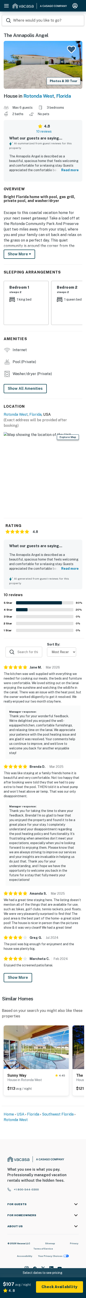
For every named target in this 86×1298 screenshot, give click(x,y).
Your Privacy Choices (50, 1256)
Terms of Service (43, 1248)
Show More (18, 977)
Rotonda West (38, 96)
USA (20, 1114)
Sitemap (50, 1243)
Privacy (74, 1243)
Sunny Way (16, 1075)
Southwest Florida (58, 1114)
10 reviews (44, 131)
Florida (63, 96)
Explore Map (68, 437)
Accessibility (24, 1256)
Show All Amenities (25, 388)
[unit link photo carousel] (36, 1047)
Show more (18, 254)
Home (9, 1114)
